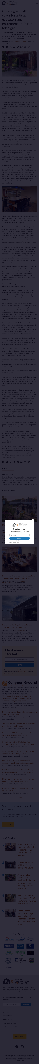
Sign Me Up (19, 538)
